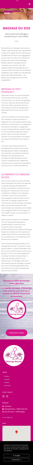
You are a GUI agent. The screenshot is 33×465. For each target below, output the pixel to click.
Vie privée (7, 385)
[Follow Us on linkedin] (7, 396)
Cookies (6, 382)
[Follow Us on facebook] (3, 396)
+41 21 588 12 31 (7, 417)
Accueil (6, 376)
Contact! (5, 14)
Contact (7, 379)
